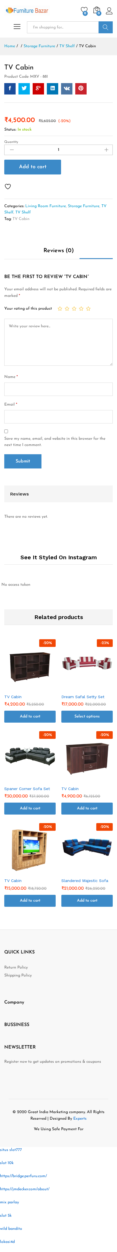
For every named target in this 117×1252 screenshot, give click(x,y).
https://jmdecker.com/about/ (24, 1189)
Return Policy (16, 967)
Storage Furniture (83, 206)
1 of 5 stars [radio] (60, 308)
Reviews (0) (58, 251)
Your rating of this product (28, 309)
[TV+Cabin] (24, 88)
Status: (10, 130)
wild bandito (11, 1229)
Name (11, 377)
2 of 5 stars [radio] (67, 308)
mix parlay (9, 1202)
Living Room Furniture (45, 206)
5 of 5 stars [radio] (88, 308)
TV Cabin (21, 219)
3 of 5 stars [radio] (74, 308)
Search (106, 27)
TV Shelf (23, 212)
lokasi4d (7, 1242)
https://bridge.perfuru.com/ (23, 1176)
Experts (80, 1119)
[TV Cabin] (10, 88)
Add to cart (33, 167)
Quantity (11, 142)
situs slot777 (11, 1150)
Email (10, 404)
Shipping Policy (18, 975)
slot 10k (7, 1163)
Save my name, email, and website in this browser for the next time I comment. (54, 442)
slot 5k (6, 1216)
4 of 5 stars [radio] (81, 308)
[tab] (59, 253)
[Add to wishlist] (8, 186)
